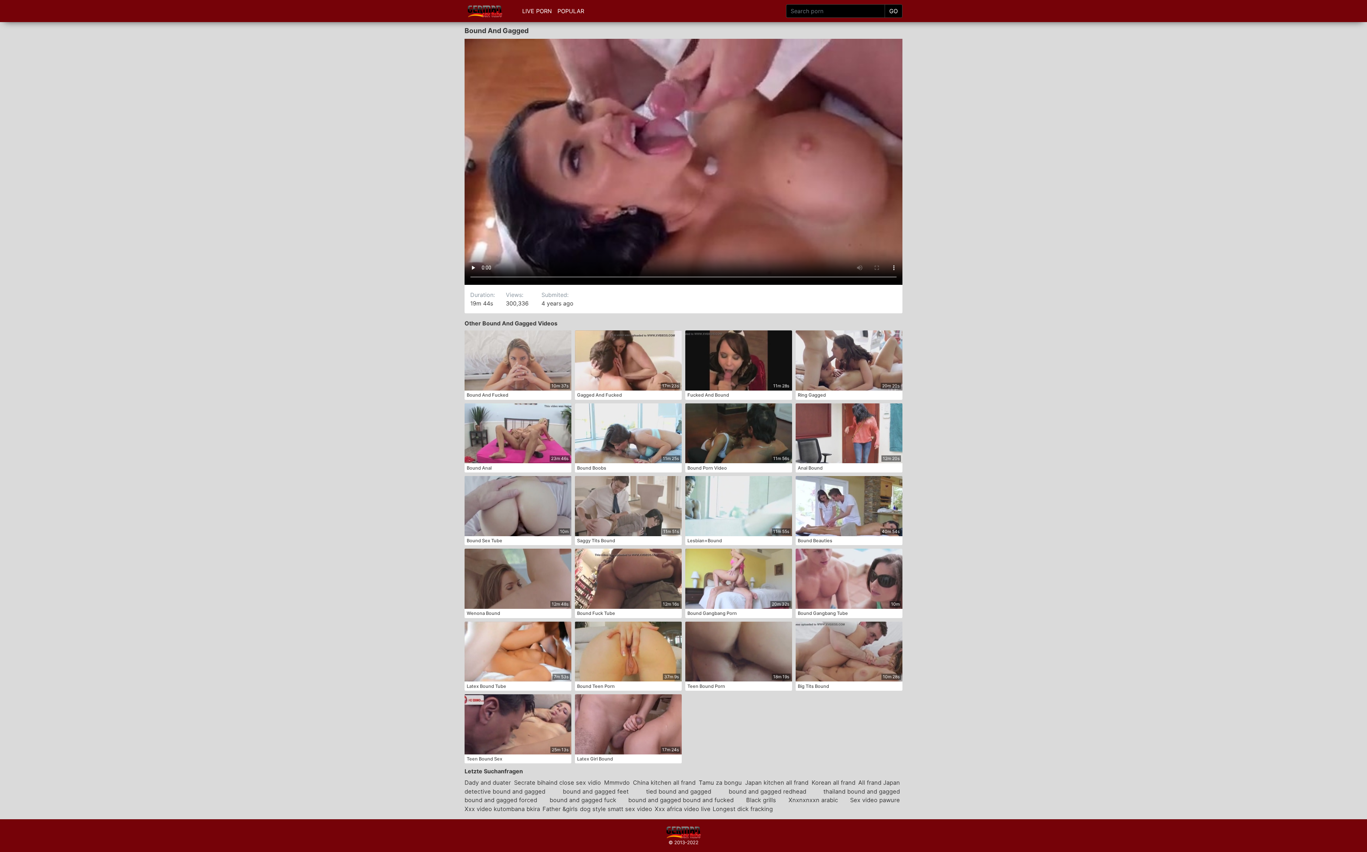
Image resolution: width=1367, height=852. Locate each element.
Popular (570, 11)
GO (893, 11)
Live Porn (537, 11)
